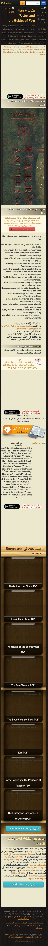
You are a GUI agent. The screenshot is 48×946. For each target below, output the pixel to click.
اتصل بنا (19, 925)
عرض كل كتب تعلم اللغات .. (23, 884)
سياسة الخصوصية (13, 923)
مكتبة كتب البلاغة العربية (33, 870)
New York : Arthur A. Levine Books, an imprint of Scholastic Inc (21, 327)
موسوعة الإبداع (21, 941)
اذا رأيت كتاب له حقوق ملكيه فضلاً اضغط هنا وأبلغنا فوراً (22, 936)
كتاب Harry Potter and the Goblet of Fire (24, 53)
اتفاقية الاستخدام (32, 925)
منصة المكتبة (26, 923)
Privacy (38, 928)
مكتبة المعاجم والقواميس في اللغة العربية (25, 855)
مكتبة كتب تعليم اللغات (36, 868)
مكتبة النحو (18, 857)
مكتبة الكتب (38, 923)
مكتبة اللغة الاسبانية (37, 878)
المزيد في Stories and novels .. (23, 828)
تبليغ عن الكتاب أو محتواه (21, 229)
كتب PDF (6, 3)
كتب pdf (12, 925)
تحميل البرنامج (13, 368)
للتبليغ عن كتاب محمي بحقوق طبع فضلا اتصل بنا (18, 918)
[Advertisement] (23, 76)
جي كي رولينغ (19, 323)
